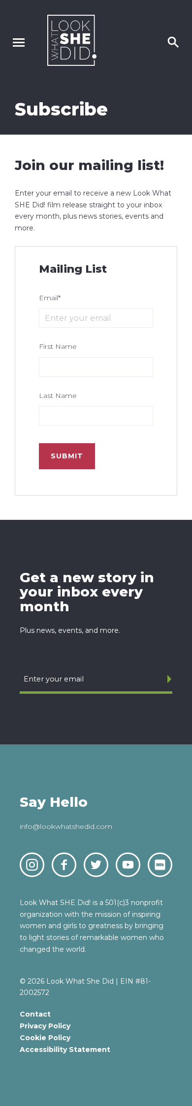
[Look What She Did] (71, 63)
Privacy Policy (45, 1025)
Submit (67, 456)
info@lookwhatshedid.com (66, 826)
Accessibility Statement (65, 1049)
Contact (35, 1014)
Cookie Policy (45, 1037)
